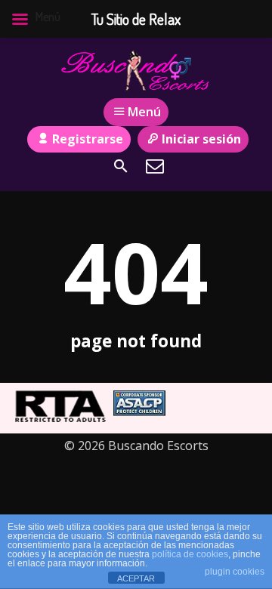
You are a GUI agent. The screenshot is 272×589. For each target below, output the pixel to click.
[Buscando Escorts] (136, 70)
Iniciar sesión (201, 139)
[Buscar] (120, 166)
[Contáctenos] (154, 166)
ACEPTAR (136, 578)
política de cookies (190, 554)
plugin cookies (234, 571)
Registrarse (87, 139)
